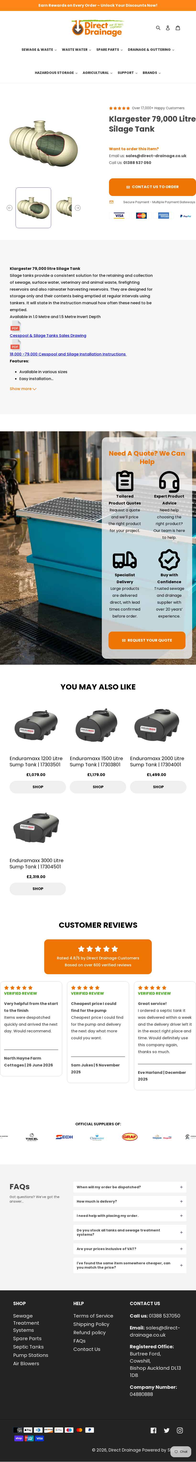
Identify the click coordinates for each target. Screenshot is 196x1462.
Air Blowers (26, 1363)
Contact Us (86, 1349)
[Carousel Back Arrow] (9, 208)
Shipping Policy (91, 1324)
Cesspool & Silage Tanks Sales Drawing (48, 335)
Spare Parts (27, 1338)
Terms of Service (93, 1316)
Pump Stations (30, 1355)
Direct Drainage (125, 1450)
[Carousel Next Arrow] (78, 208)
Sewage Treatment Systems (26, 1323)
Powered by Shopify (162, 1450)
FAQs (79, 1341)
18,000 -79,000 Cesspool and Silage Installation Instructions (68, 354)
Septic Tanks (28, 1347)
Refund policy (89, 1332)
